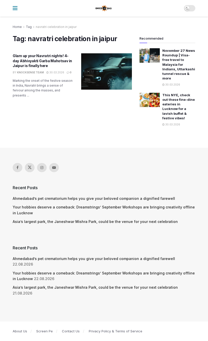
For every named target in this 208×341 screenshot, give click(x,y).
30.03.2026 (56, 72)
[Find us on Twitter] (29, 167)
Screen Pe (44, 331)
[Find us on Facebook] (17, 167)
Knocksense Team (30, 72)
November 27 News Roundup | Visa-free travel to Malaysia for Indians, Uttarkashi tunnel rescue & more (178, 64)
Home (17, 27)
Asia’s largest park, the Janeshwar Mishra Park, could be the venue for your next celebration (95, 221)
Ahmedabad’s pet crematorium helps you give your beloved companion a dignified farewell (94, 198)
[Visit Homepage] (104, 8)
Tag (29, 27)
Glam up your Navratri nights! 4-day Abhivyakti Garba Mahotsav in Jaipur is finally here (42, 61)
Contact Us (71, 331)
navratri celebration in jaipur (56, 27)
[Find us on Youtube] (54, 167)
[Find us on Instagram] (42, 167)
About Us (20, 331)
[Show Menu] (15, 8)
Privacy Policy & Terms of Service (115, 331)
